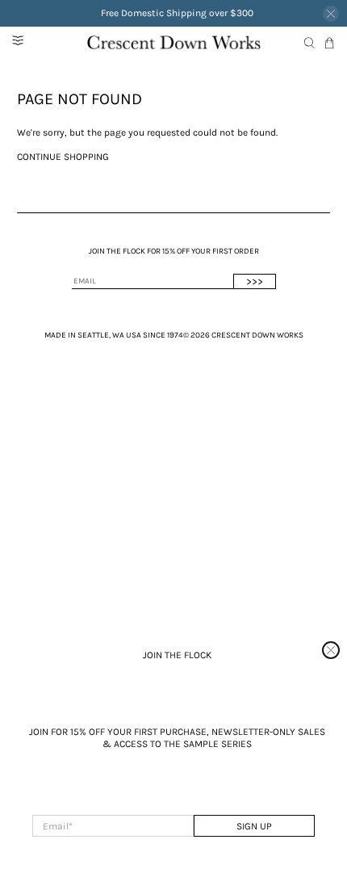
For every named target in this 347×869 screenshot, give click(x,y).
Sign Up (254, 826)
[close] (331, 650)
